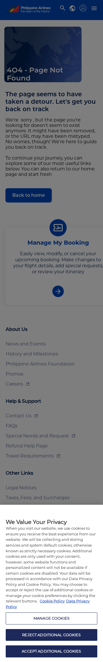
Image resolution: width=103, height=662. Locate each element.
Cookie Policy (52, 601)
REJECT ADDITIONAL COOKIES (51, 634)
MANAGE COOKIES (51, 618)
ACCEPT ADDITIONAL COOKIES (51, 651)
